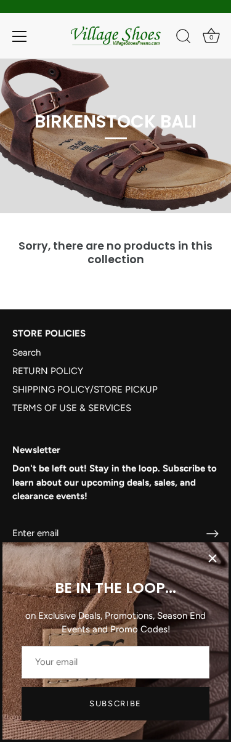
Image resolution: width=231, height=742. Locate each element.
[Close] (212, 558)
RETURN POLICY (47, 371)
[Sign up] (212, 534)
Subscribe (115, 703)
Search (26, 352)
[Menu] (19, 36)
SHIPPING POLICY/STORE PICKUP (85, 389)
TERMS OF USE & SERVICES (71, 408)
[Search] (183, 38)
